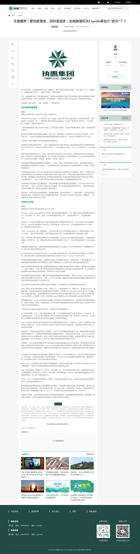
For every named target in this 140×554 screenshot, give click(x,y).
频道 (39, 8)
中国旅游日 (31, 428)
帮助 (74, 511)
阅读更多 (115, 77)
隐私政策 (93, 511)
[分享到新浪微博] (12, 84)
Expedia (23, 428)
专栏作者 (77, 8)
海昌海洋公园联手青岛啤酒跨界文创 (113, 154)
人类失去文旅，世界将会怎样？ (113, 124)
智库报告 (67, 8)
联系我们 (128, 2)
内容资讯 (14, 511)
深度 (46, 8)
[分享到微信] (12, 63)
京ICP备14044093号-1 (85, 550)
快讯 (52, 8)
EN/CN (86, 8)
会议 (59, 8)
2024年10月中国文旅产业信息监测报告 (115, 110)
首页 (33, 8)
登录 (54, 441)
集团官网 (95, 8)
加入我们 (55, 511)
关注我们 (118, 2)
